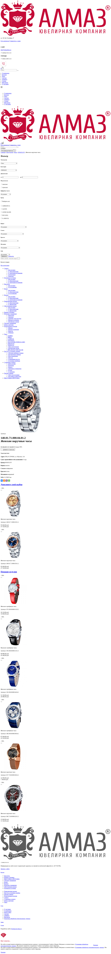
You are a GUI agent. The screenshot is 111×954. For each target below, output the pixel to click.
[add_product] (1, 531)
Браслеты (7, 284)
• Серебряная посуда (14, 359)
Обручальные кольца (10, 306)
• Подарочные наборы (14, 354)
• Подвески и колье (13, 321)
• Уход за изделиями (13, 375)
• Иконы (10, 328)
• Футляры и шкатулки (14, 376)
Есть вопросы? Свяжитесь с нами (11, 41)
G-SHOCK (11, 339)
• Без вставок (11, 270)
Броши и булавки (9, 312)
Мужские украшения (10, 314)
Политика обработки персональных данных (17, 918)
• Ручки (10, 370)
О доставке (5, 84)
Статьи (4, 81)
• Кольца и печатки (13, 320)
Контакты (7, 917)
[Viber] (7, 481)
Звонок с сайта (5, 869)
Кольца (6, 295)
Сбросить (11, 256)
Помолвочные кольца (10, 301)
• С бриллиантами (13, 271)
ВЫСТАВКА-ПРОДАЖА (12, 378)
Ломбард (4, 79)
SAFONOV (11, 340)
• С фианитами (12, 304)
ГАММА (10, 336)
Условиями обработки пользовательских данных (89, 947)
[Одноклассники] (4, 481)
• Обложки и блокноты (14, 368)
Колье (6, 289)
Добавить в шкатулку (8, 449)
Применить (4, 256)
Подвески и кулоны (10, 278)
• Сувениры (11, 372)
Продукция (9, 152)
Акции (2, 922)
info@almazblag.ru (6, 50)
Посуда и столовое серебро (12, 351)
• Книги (10, 367)
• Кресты (10, 331)
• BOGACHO (12, 364)
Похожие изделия (9, 572)
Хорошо (95, 945)
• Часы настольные (13, 346)
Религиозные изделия (10, 326)
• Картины (11, 365)
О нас (2, 905)
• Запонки (11, 317)
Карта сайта (7, 912)
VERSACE (11, 345)
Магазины (5, 82)
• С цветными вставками (15, 273)
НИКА (10, 337)
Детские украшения (10, 323)
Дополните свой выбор (11, 484)
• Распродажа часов (13, 348)
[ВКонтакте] (2, 481)
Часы (3, 76)
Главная (3, 152)
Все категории (5, 265)
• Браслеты (11, 315)
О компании (5, 73)
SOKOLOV (21, 152)
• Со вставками (12, 287)
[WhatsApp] (9, 481)
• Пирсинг (11, 276)
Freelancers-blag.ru (16, 929)
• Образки (11, 332)
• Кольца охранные (13, 329)
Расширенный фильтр (7, 150)
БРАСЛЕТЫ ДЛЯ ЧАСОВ (15, 350)
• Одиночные (12, 274)
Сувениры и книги (9, 362)
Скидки (4, 78)
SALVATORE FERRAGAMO (16, 342)
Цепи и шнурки (9, 325)
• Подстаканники (13, 356)
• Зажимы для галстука (14, 318)
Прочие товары (8, 373)
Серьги (6, 268)
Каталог (4, 75)
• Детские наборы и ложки (15, 353)
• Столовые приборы (14, 361)
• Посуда (10, 357)
